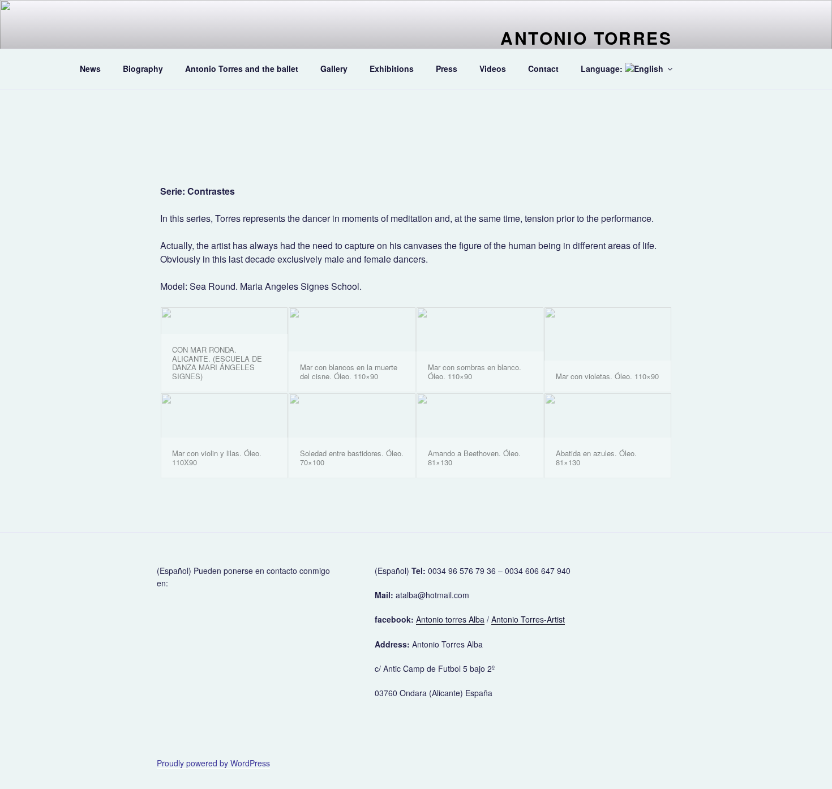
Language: (603, 68)
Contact (543, 68)
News (90, 68)
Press (446, 68)
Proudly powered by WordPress (213, 763)
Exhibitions (392, 68)
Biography (143, 68)
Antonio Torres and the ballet (241, 68)
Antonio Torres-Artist (528, 619)
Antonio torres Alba (450, 619)
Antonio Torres (586, 37)
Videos (492, 68)
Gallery (334, 68)
